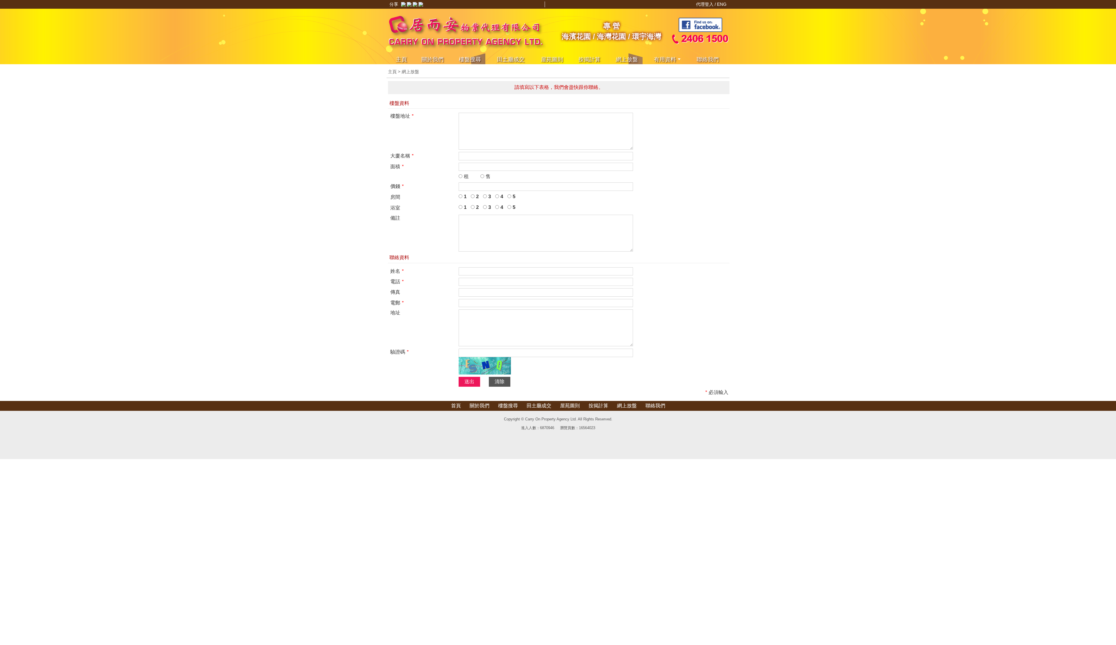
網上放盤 (627, 59)
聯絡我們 (708, 59)
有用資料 (665, 59)
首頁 (456, 405)
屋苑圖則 (552, 59)
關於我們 (432, 59)
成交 (511, 59)
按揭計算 (589, 59)
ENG (722, 4)
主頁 (401, 59)
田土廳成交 (539, 405)
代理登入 (705, 4)
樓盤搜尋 (470, 59)
